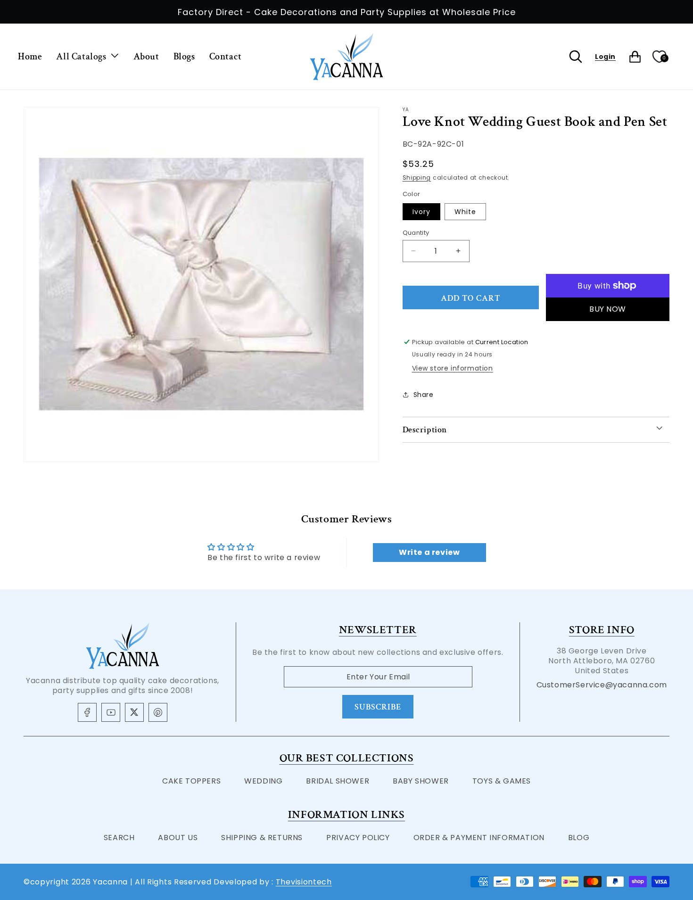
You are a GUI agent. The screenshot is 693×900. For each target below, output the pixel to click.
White (465, 211)
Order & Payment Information (478, 837)
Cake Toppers (191, 781)
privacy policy (357, 837)
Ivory (421, 211)
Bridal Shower (337, 781)
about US (178, 837)
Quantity (416, 232)
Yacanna (110, 881)
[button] (87, 56)
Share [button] (423, 394)
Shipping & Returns (262, 837)
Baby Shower (421, 781)
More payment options (608, 309)
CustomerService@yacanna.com (601, 684)
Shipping (417, 177)
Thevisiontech (304, 881)
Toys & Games (501, 781)
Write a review (429, 552)
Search (119, 837)
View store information (452, 368)
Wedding (263, 781)
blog (578, 837)
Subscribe (378, 707)
